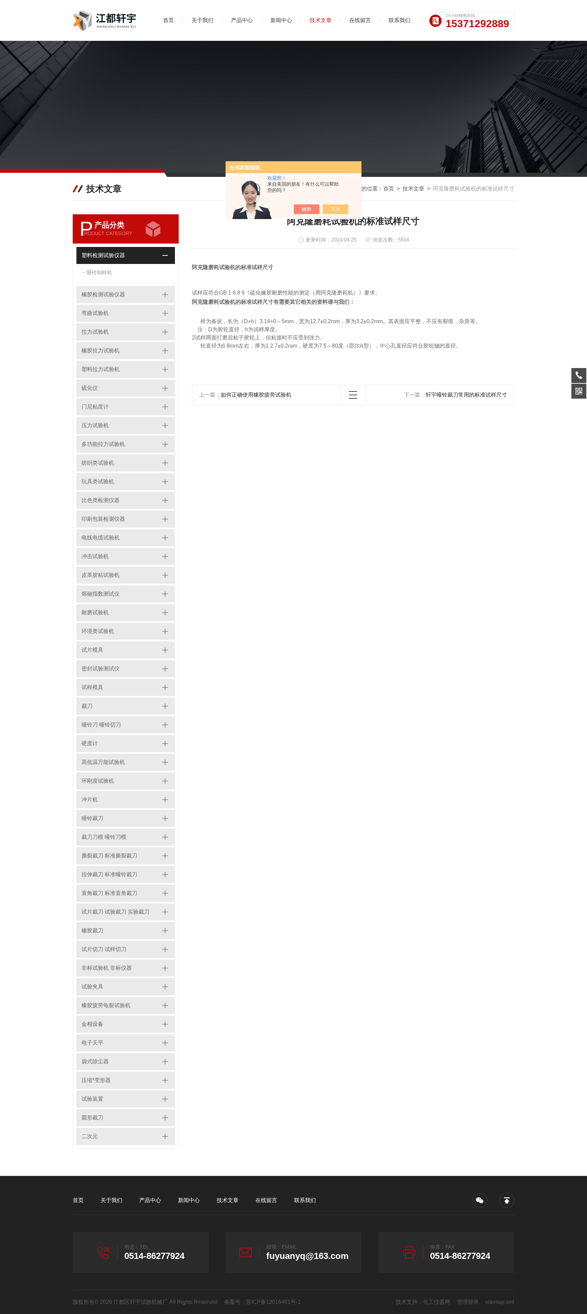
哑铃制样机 (99, 272)
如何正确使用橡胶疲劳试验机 (256, 395)
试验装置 (92, 1099)
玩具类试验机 (98, 481)
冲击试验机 (95, 556)
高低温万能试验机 (103, 762)
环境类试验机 (98, 631)
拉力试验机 (95, 332)
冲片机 (90, 799)
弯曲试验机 (95, 313)
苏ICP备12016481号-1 (273, 1302)
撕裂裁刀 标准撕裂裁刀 (109, 856)
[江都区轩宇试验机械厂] (108, 20)
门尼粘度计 (95, 407)
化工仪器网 (436, 1302)
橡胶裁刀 (92, 930)
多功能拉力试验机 (103, 444)
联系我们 (399, 20)
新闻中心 (281, 20)
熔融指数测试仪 (101, 594)
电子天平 (92, 1043)
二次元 (90, 1136)
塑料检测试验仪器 (103, 255)
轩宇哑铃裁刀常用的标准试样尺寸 (466, 395)
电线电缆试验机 (101, 537)
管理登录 (468, 1302)
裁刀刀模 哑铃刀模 (104, 837)
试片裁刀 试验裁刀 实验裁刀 (115, 912)
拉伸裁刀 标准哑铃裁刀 (109, 874)
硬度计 (90, 743)
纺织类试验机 (98, 463)
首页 (168, 20)
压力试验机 (95, 425)
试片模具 (92, 650)
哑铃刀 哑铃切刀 (101, 725)
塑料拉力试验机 (101, 369)
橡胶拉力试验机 (101, 350)
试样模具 (92, 687)
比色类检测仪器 (101, 500)
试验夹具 (92, 986)
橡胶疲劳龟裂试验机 (106, 1005)
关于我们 (202, 20)
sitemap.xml (499, 1302)
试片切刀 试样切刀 (104, 949)
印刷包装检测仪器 (103, 519)
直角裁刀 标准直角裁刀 (109, 893)
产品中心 (242, 20)
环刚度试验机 (98, 781)
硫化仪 (90, 388)
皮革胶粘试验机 (101, 575)
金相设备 (92, 1024)
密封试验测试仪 (101, 668)
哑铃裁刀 (92, 818)
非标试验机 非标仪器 (107, 968)
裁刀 (87, 706)
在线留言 (360, 20)
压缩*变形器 (96, 1080)
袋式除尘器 (95, 1061)
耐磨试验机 (95, 612)
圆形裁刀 (92, 1117)
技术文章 (321, 20)
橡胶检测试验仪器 (103, 294)
